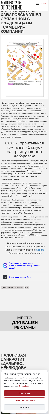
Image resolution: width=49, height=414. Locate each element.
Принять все (24, 393)
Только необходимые (25, 400)
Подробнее (24, 386)
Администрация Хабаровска (12, 288)
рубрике (39, 249)
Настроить (25, 407)
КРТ (26, 288)
